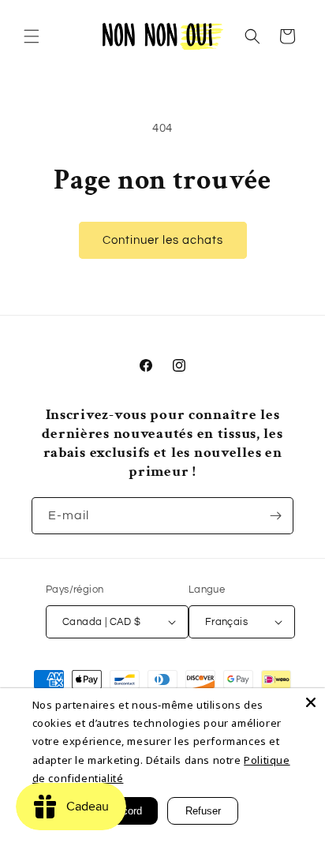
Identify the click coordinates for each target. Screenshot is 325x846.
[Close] (311, 702)
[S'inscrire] (275, 515)
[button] (31, 36)
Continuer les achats (163, 240)
